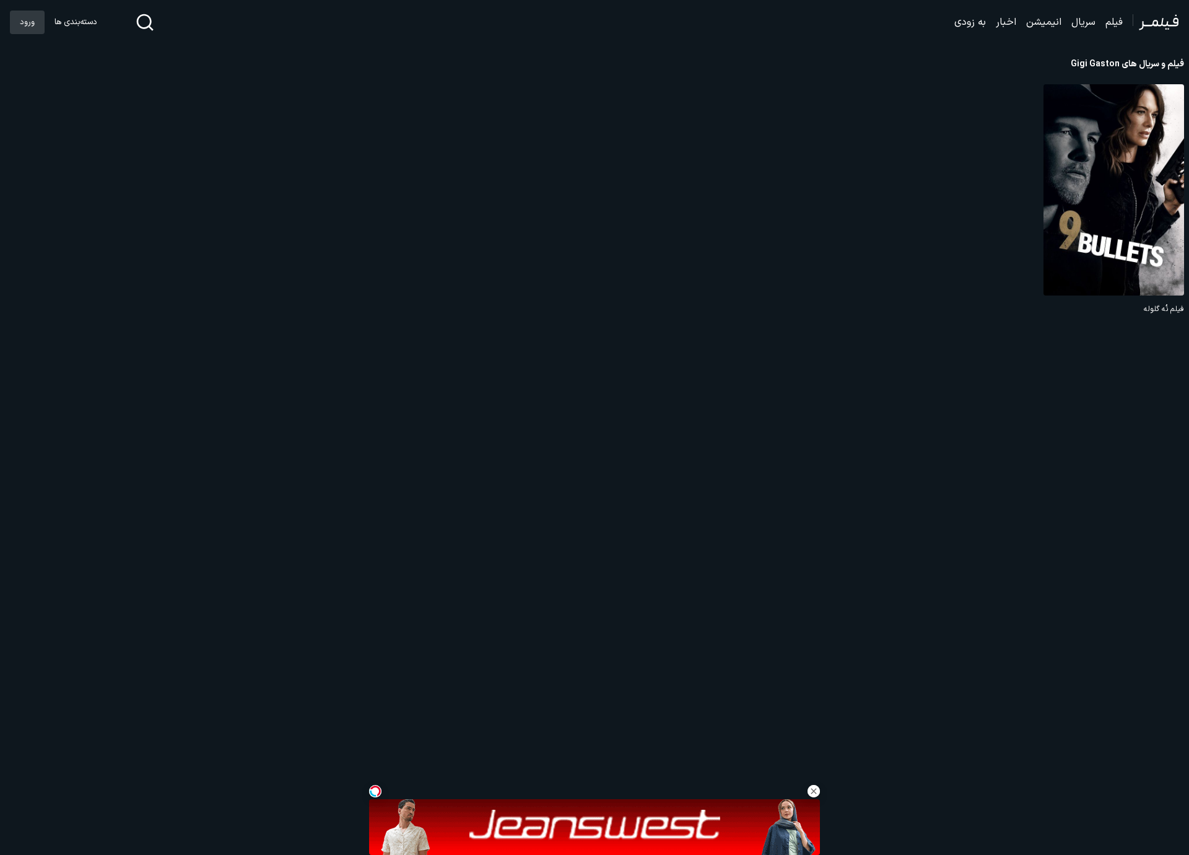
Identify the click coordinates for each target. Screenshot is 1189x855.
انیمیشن (1043, 22)
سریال (1083, 22)
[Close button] (814, 791)
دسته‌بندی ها (75, 22)
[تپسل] (375, 791)
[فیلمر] (1156, 22)
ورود (27, 22)
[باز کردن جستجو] (145, 22)
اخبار (1006, 22)
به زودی (970, 22)
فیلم (1114, 22)
